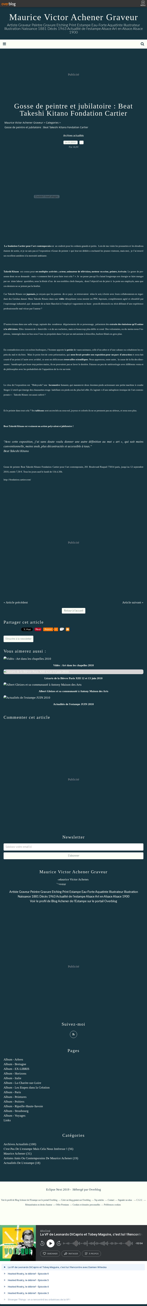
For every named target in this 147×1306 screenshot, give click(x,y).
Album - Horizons (15, 1073)
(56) (38, 1149)
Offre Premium (62, 1204)
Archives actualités (73, 136)
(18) (22, 1163)
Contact (111, 1200)
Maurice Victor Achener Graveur (73, 17)
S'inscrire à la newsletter (18, 639)
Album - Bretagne (15, 1064)
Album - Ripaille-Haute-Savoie (23, 1106)
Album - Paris (12, 1092)
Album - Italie (12, 1078)
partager (73, 1254)
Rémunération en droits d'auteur (38, 1204)
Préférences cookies (112, 1204)
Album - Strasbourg (16, 1111)
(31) (18, 1153)
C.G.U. (139, 1200)
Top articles (99, 1200)
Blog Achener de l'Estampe (69, 901)
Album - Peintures (15, 1097)
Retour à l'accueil (73, 610)
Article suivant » (132, 602)
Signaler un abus (125, 1200)
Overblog (95, 1189)
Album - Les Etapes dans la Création (27, 1087)
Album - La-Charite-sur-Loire (22, 1083)
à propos (93, 1254)
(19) (41, 1158)
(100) (20, 1144)
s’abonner (52, 1254)
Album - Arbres (13, 1059)
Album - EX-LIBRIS (16, 1069)
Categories (52, 122)
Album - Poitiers (14, 1101)
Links (7, 1120)
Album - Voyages (14, 1115)
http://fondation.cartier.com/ (17, 479)
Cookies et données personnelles (86, 1204)
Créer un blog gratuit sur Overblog (76, 1200)
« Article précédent (16, 602)
